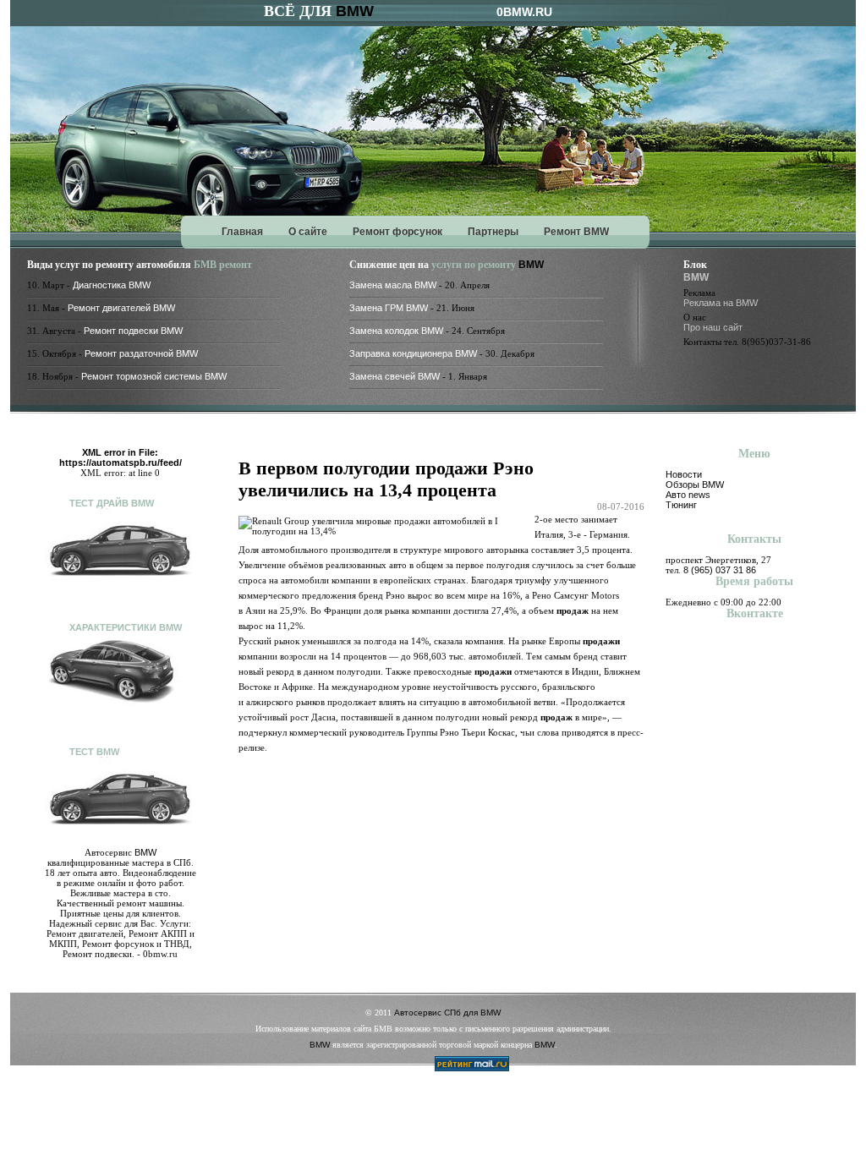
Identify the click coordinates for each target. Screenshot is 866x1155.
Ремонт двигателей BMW (121, 308)
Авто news (688, 495)
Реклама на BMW (720, 303)
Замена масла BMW (392, 285)
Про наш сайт (713, 327)
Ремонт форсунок (397, 232)
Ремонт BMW (576, 232)
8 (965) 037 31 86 (719, 570)
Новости (684, 474)
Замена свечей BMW (394, 376)
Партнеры (493, 232)
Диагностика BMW (112, 285)
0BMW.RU (524, 12)
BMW (355, 11)
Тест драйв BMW (111, 503)
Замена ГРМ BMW (388, 308)
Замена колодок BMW (396, 331)
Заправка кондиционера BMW (413, 353)
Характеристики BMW (125, 627)
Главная (242, 232)
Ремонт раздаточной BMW (141, 353)
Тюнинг (681, 505)
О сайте (307, 232)
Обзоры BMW (695, 484)
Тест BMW (94, 752)
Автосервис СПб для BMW (447, 1012)
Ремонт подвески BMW (133, 331)
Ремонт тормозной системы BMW (154, 376)
